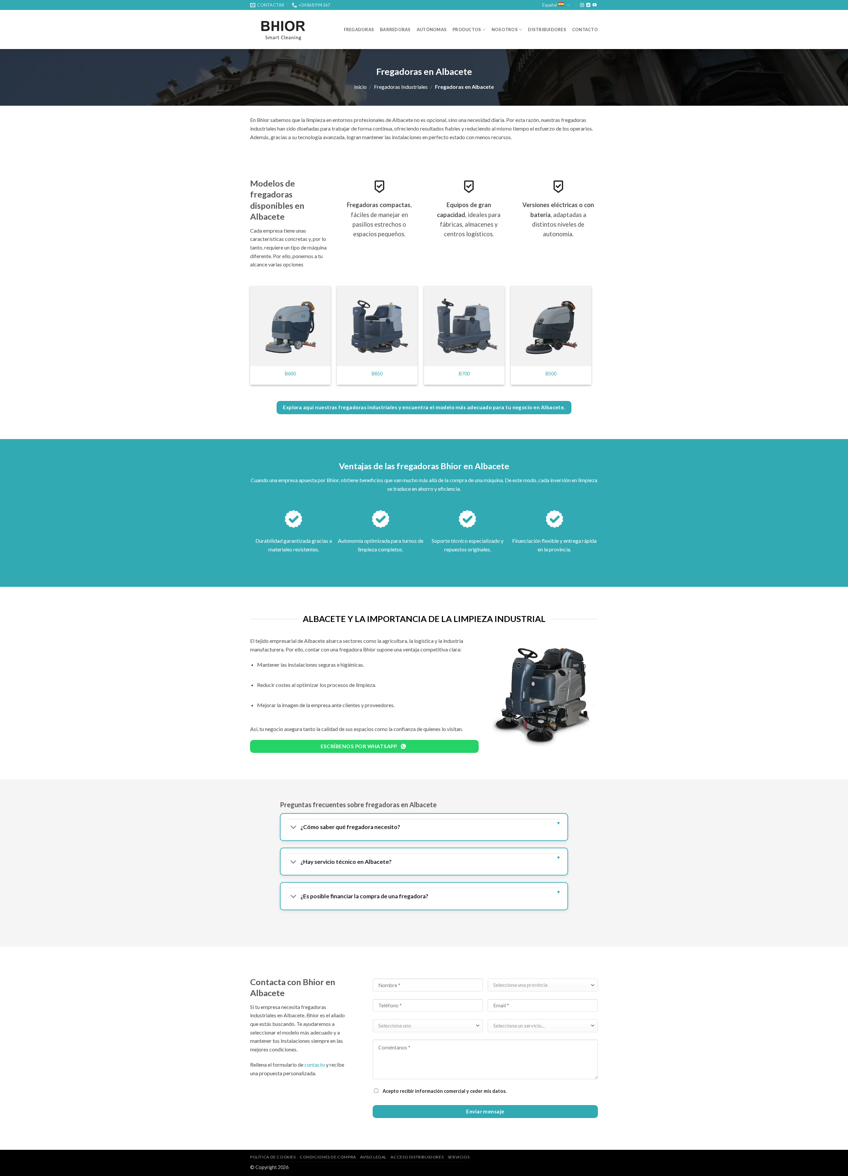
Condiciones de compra (328, 1156)
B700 (464, 373)
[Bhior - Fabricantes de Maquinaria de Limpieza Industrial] (283, 29)
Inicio (360, 87)
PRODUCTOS (466, 29)
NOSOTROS (505, 29)
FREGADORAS (359, 29)
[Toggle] (293, 828)
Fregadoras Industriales (401, 87)
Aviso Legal (373, 1156)
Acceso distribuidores (417, 1156)
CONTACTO (585, 29)
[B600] (290, 326)
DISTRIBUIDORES (547, 29)
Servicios (459, 1156)
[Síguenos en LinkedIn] (588, 5)
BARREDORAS (395, 29)
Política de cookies (273, 1156)
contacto (314, 1064)
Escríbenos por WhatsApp (359, 746)
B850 (377, 373)
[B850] (377, 326)
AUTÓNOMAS (432, 29)
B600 (290, 373)
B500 (551, 373)
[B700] (464, 326)
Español (549, 5)
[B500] (551, 326)
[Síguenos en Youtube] (595, 5)
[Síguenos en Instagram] (582, 5)
